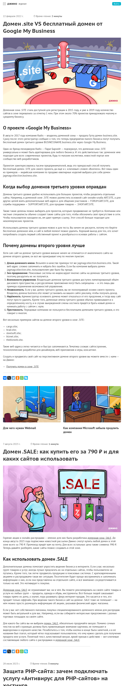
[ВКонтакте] (5, 378)
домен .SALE (51, 623)
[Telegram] (13, 378)
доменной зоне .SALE (67, 640)
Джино (12, 4)
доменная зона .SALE (99, 538)
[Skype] (26, 378)
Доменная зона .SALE (15, 590)
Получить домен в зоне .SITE (22, 366)
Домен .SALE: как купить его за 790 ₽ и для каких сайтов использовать (61, 455)
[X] (9, 378)
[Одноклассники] (17, 378)
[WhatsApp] (22, 378)
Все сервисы (3, 4)
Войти (116, 3)
